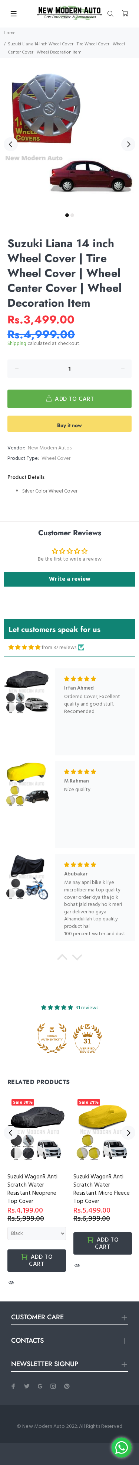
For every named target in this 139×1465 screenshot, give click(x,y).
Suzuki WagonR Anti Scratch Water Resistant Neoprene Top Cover (32, 1189)
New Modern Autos (50, 448)
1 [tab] (67, 215)
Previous (11, 144)
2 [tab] (72, 215)
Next (128, 144)
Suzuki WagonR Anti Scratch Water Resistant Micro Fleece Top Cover (101, 1189)
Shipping (16, 343)
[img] (24, 647)
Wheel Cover (56, 458)
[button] (62, 959)
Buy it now (69, 425)
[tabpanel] (69, 140)
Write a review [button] (69, 579)
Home (10, 33)
